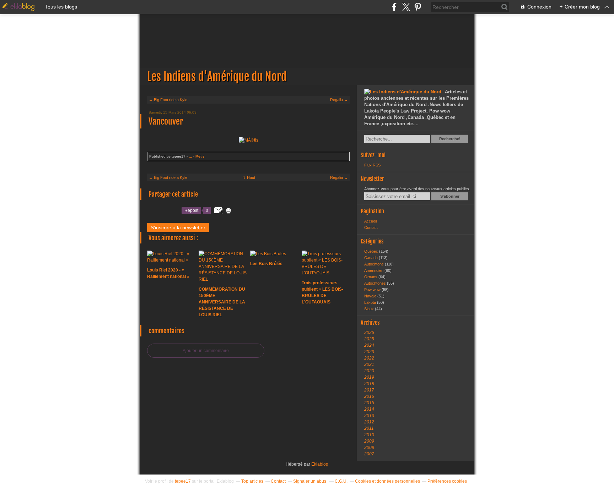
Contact (371, 227)
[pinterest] (417, 7)
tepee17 (183, 481)
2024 (369, 345)
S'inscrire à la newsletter (178, 227)
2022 (369, 358)
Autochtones (375, 283)
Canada (371, 258)
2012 (369, 422)
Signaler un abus (310, 481)
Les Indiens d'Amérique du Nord (307, 49)
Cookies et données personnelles (387, 481)
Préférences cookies (447, 481)
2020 (369, 370)
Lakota (370, 302)
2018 (369, 383)
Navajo (370, 296)
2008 (369, 447)
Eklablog (319, 464)
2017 (369, 390)
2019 (369, 377)
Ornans (371, 277)
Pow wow (373, 289)
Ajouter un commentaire (206, 350)
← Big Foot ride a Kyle (168, 100)
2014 (369, 409)
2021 (369, 364)
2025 (369, 338)
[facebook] (394, 7)
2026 (369, 332)
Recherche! (449, 139)
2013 (369, 415)
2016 (369, 396)
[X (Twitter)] (406, 7)
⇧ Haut (249, 177)
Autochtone (374, 264)
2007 (369, 453)
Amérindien (374, 270)
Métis (200, 156)
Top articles (252, 481)
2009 (369, 441)
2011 (369, 428)
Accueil (370, 221)
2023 (369, 351)
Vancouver (166, 121)
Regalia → (339, 100)
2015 (369, 402)
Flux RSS (372, 165)
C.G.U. (341, 481)
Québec (371, 251)
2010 (369, 434)
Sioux (369, 309)
